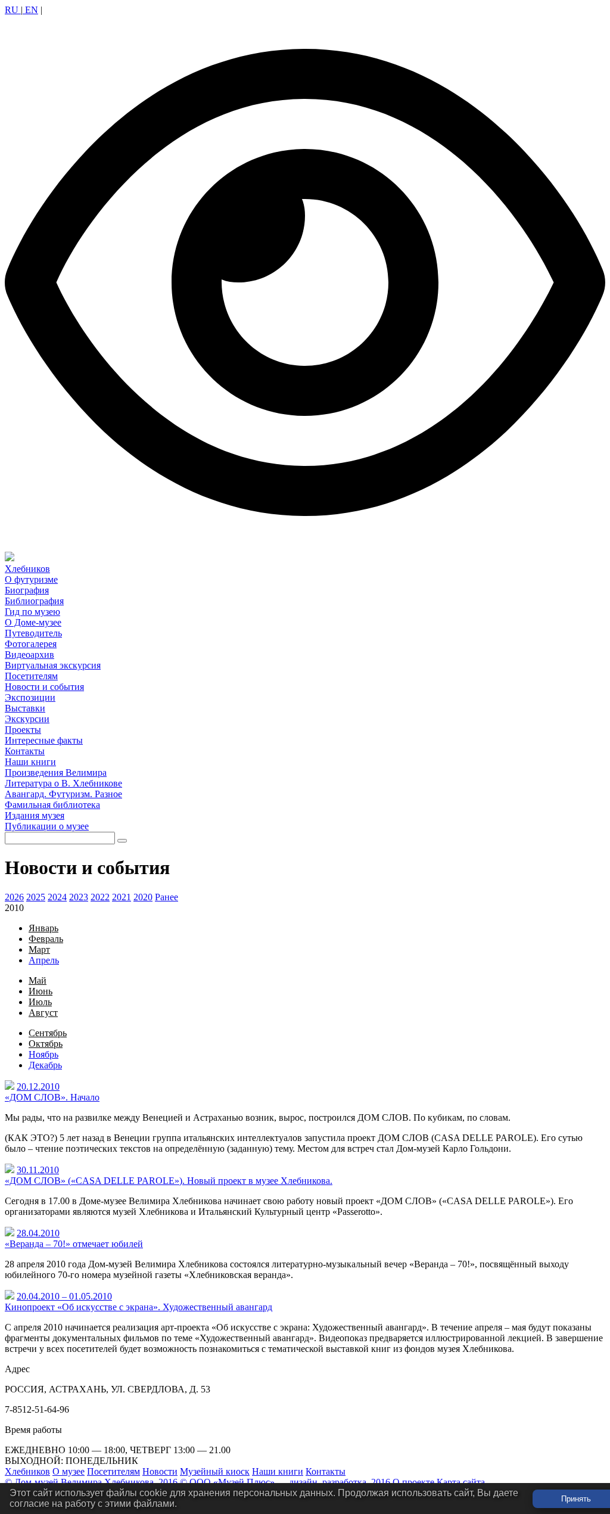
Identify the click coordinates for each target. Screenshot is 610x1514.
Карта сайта (461, 1482)
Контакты (326, 1471)
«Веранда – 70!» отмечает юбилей (74, 1244)
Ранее (166, 897)
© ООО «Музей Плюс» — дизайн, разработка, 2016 (285, 1482)
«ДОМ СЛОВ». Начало (52, 1097)
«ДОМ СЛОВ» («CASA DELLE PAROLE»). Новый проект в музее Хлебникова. (168, 1181)
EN (30, 10)
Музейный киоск (215, 1471)
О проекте (413, 1482)
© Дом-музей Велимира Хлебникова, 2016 (91, 1482)
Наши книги (277, 1471)
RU (13, 10)
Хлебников (27, 1471)
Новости (160, 1471)
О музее (68, 1471)
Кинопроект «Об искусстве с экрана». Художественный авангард (138, 1307)
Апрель (44, 960)
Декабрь (45, 1065)
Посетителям (113, 1471)
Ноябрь (43, 1054)
